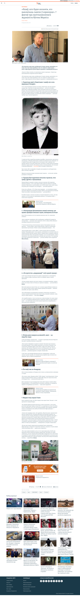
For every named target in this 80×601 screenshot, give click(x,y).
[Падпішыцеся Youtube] (49, 581)
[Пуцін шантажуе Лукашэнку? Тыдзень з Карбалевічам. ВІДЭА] (31, 502)
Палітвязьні (24, 6)
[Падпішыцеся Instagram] (56, 581)
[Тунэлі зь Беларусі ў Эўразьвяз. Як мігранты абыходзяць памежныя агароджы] (48, 560)
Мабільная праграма (27, 584)
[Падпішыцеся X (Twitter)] (46, 581)
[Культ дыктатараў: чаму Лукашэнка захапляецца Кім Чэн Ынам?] (31, 535)
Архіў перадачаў (9, 586)
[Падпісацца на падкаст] (51, 581)
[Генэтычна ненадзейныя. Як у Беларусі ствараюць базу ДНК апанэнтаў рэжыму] (14, 535)
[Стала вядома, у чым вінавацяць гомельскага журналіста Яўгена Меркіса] (28, 204)
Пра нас (24, 580)
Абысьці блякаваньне (27, 582)
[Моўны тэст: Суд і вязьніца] (14, 502)
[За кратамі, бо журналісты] (28, 478)
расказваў (36, 166)
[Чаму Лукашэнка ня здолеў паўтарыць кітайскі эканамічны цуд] (14, 553)
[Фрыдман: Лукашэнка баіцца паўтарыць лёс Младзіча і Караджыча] (14, 518)
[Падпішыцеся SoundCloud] (54, 581)
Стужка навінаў (9, 580)
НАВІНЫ (76, 3)
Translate (78, 0)
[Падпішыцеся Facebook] (44, 581)
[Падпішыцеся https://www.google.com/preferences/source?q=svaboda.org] (41, 581)
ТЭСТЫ (72, 3)
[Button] (49, 26)
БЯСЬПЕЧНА (40, 470)
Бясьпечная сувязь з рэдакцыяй (29, 586)
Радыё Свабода (24, 20)
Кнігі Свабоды (9, 584)
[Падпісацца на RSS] (62, 581)
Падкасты (8, 582)
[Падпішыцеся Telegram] (59, 581)
